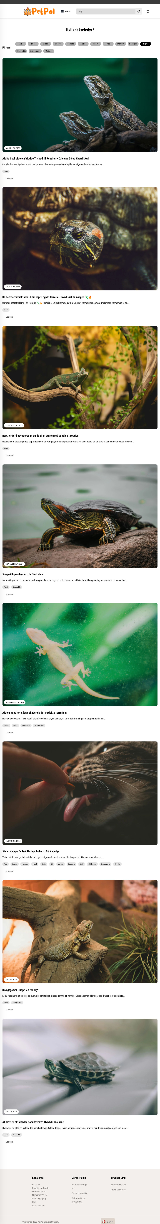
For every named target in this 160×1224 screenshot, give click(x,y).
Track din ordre (118, 1189)
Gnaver (58, 44)
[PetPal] (38, 11)
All (21, 44)
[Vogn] (147, 11)
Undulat (48, 51)
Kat (108, 44)
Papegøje (133, 44)
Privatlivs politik (79, 1193)
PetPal (40, 1222)
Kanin (95, 44)
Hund (83, 44)
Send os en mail (118, 1184)
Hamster (70, 44)
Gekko (45, 44)
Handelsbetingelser (79, 1186)
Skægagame (35, 51)
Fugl (33, 44)
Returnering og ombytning (79, 1200)
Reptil (145, 44)
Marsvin (120, 44)
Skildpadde (21, 51)
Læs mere (9, 178)
